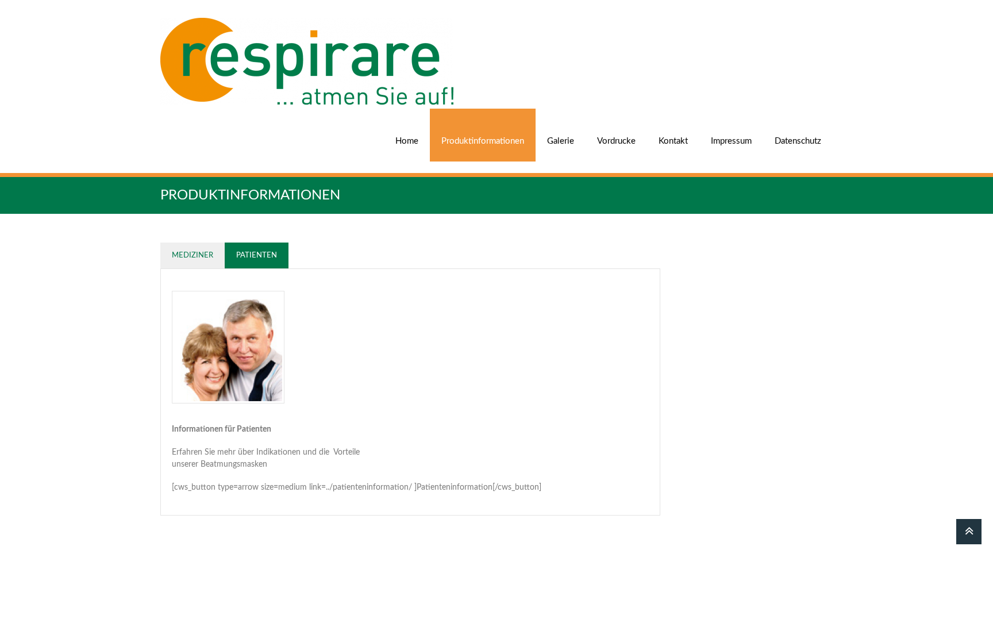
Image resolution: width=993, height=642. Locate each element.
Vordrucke (616, 141)
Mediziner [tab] (192, 255)
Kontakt (673, 141)
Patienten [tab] (256, 255)
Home (406, 141)
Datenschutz (798, 141)
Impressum (731, 141)
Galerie (560, 141)
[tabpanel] (410, 392)
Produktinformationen (482, 141)
